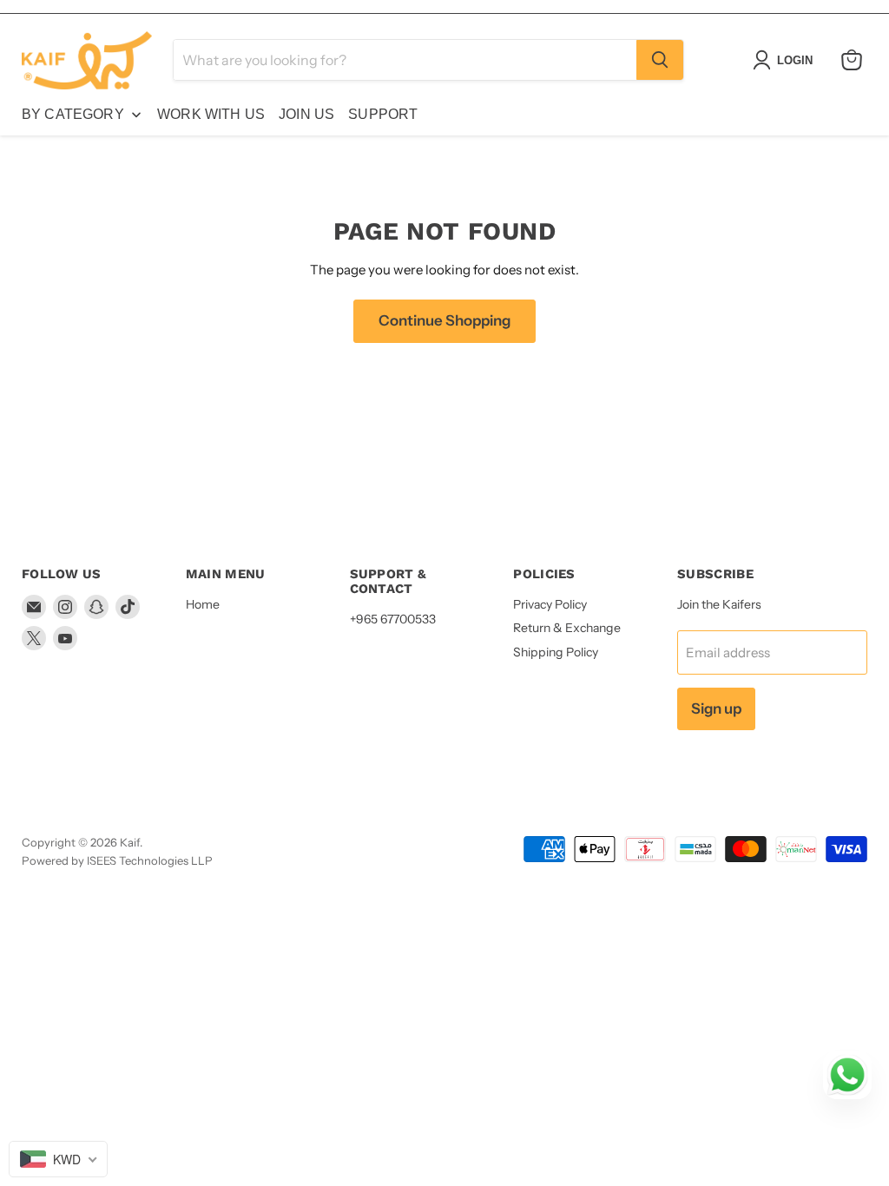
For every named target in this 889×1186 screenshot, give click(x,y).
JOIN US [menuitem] (306, 114)
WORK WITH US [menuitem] (211, 114)
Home (203, 604)
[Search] (659, 60)
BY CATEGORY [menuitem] (73, 114)
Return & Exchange (567, 628)
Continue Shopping (444, 320)
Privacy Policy (550, 604)
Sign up (716, 708)
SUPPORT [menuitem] (383, 114)
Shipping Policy (555, 652)
